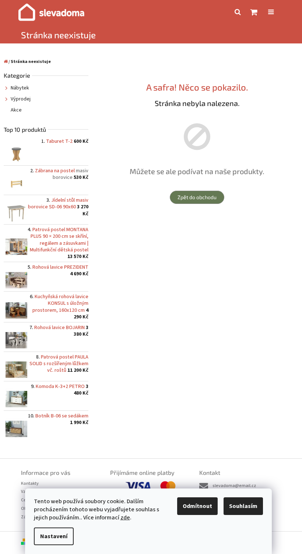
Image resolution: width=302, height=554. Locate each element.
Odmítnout (197, 506)
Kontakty (30, 483)
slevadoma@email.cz (234, 486)
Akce (16, 110)
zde (125, 518)
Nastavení (53, 536)
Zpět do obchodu (197, 197)
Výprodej (21, 99)
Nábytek (20, 88)
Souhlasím (243, 506)
